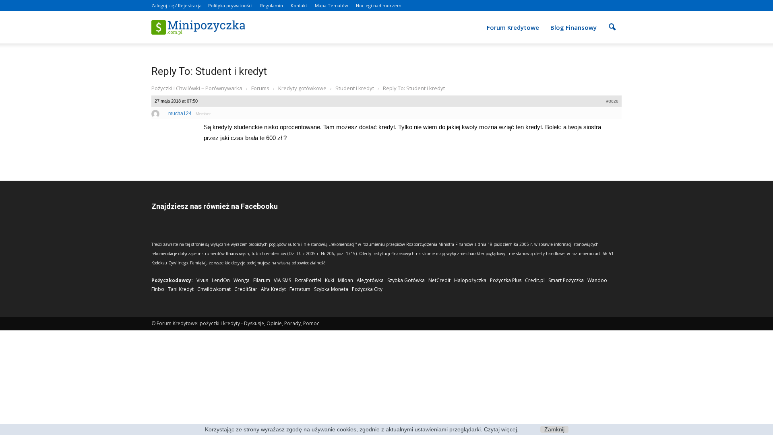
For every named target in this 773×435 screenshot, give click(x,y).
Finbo (157, 289)
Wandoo (597, 280)
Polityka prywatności (230, 5)
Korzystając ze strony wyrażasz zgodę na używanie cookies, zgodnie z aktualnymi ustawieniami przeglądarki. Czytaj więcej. (362, 429)
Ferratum (299, 289)
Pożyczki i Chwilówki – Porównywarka (196, 88)
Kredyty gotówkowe (302, 88)
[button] (612, 21)
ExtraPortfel (308, 280)
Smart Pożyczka (566, 280)
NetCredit (439, 280)
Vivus (202, 280)
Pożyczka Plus (505, 280)
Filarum (261, 280)
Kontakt (299, 5)
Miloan (345, 280)
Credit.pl (535, 280)
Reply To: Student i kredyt (209, 71)
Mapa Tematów (331, 5)
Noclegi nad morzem (378, 5)
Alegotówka (370, 280)
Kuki (329, 280)
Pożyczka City (367, 289)
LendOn (221, 280)
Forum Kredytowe (513, 27)
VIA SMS (282, 280)
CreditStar (245, 289)
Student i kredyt (354, 88)
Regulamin (271, 5)
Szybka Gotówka (406, 280)
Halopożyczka (470, 280)
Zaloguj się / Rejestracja (176, 5)
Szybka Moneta (331, 289)
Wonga (242, 280)
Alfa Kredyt (273, 289)
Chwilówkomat (214, 289)
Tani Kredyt (181, 289)
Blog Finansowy (573, 27)
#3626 (612, 101)
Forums (260, 88)
